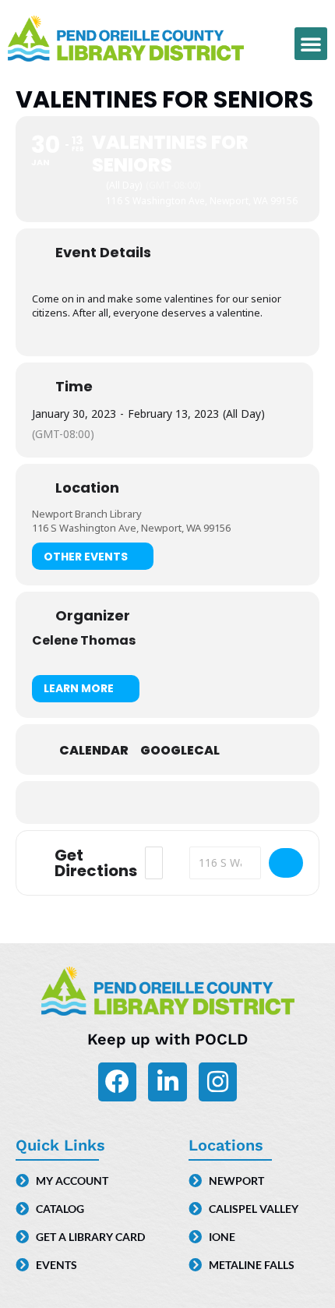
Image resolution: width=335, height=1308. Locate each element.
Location (87, 488)
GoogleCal (180, 751)
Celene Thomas (84, 640)
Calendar (94, 751)
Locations (226, 1145)
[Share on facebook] (134, 802)
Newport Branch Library (87, 514)
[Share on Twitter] (165, 802)
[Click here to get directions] (286, 863)
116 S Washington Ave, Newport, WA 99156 (131, 528)
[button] (310, 43)
